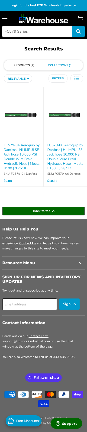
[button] (76, 78)
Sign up (69, 304)
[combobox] (37, 31)
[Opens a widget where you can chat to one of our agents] (66, 424)
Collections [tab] (60, 65)
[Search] (78, 31)
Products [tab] (23, 65)
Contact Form (38, 336)
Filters (58, 78)
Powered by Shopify (43, 423)
